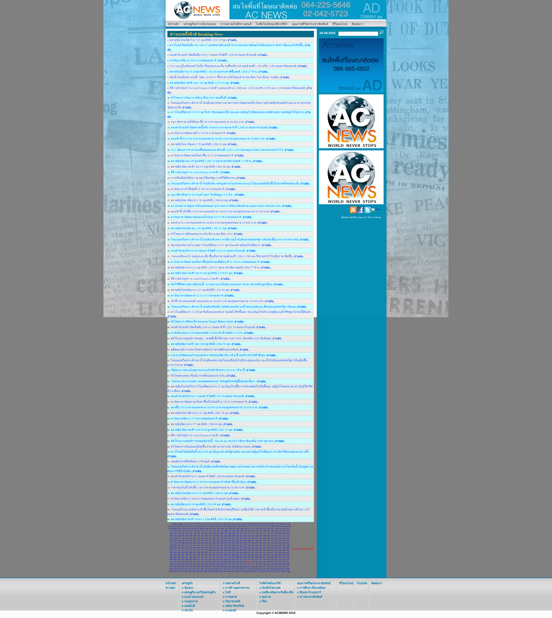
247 (175, 540)
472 (206, 557)
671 (255, 571)
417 (233, 552)
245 (287, 538)
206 (256, 536)
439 (198, 555)
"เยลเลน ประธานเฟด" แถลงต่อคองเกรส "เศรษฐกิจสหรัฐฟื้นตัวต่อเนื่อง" (213, 381)
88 (173, 528)
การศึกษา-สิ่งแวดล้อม (313, 587)
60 (217, 526)
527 (179, 562)
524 (287, 559)
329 (252, 545)
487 (264, 557)
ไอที (228, 592)
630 (218, 569)
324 (233, 545)
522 (280, 559)
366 (276, 547)
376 (194, 550)
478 (229, 557)
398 (280, 550)
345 (194, 547)
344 (190, 547)
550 (268, 562)
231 (233, 538)
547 (256, 562)
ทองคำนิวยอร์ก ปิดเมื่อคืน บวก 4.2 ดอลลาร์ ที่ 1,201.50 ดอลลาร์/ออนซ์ (213, 327)
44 (172, 526)
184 (171, 536)
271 (268, 540)
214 (287, 536)
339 (171, 547)
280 (183, 543)
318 (210, 545)
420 (245, 552)
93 (187, 528)
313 (190, 545)
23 (236, 524)
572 (233, 564)
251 (190, 540)
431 (287, 552)
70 (245, 526)
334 (272, 545)
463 (171, 557)
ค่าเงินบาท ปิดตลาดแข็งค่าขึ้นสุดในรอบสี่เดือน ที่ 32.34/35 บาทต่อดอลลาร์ (215, 262)
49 (186, 526)
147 (268, 531)
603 (233, 566)
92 (184, 528)
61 (220, 526)
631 (221, 569)
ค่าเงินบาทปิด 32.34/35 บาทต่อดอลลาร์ (193, 60)
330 (256, 545)
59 (214, 526)
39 (281, 524)
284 (198, 543)
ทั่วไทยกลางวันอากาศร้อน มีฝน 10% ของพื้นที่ (198, 97)
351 (218, 547)
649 (170, 571)
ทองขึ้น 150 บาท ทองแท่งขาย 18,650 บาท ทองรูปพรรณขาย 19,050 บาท (214, 407)
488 (268, 557)
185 (175, 536)
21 (230, 524)
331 (260, 545)
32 (261, 524)
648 (287, 569)
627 (206, 569)
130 (202, 531)
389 (245, 550)
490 (276, 557)
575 (245, 564)
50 (189, 526)
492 (283, 557)
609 (256, 566)
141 (245, 531)
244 (283, 538)
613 (272, 566)
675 (271, 571)
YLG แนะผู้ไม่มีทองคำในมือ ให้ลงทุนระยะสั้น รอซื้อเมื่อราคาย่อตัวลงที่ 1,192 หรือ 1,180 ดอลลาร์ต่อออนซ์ (233, 66)
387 (237, 550)
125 (183, 531)
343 (186, 547)
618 (171, 569)
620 (179, 569)
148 (272, 531)
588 (175, 566)
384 (225, 550)
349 (210, 547)
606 (245, 566)
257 (214, 540)
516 (256, 559)
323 (229, 545)
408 (198, 552)
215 (171, 538)
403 (179, 552)
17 (219, 524)
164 (214, 533)
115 (265, 528)
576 (249, 564)
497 (183, 559)
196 (218, 536)
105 (226, 528)
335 (276, 545)
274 (280, 540)
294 (237, 543)
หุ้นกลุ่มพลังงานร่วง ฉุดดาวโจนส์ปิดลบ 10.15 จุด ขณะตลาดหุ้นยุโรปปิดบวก (216, 245)
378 (202, 550)
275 (283, 540)
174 (252, 533)
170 (237, 533)
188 (186, 536)
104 (222, 528)
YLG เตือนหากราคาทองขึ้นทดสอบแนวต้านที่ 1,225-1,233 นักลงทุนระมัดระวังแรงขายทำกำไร (227, 149)
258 (218, 540)
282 (190, 543)
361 (256, 547)
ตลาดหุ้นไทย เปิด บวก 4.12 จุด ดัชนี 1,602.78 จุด (199, 413)
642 (264, 569)
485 (256, 557)
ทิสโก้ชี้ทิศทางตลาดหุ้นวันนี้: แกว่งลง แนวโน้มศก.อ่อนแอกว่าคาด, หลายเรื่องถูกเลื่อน (221, 284)
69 (242, 526)
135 (221, 531)
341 (179, 547)
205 (252, 536)
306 (283, 543)
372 (179, 550)
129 (198, 531)
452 (249, 555)
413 (218, 552)
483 (249, 557)
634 (233, 569)
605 (241, 566)
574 (241, 564)
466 (183, 557)
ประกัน (188, 610)
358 (245, 547)
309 (175, 545)
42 (289, 524)
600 (221, 566)
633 (229, 569)
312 (186, 545)
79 (270, 526)
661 (217, 571)
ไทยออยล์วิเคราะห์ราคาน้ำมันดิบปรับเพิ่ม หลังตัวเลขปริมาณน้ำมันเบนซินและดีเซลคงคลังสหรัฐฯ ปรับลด (233, 306)
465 (179, 557)
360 (252, 547)
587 (171, 566)
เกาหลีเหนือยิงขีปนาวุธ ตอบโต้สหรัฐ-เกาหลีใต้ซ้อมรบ (203, 177)
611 (264, 566)
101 (210, 528)
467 (186, 557)
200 (233, 536)
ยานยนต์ (230, 610)
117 (272, 528)
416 (229, 552)
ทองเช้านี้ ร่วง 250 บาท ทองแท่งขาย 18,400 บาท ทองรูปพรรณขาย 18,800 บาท (218, 138)
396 (272, 550)
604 (237, 566)
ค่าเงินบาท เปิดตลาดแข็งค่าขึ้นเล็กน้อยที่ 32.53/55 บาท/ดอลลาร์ (209, 401)
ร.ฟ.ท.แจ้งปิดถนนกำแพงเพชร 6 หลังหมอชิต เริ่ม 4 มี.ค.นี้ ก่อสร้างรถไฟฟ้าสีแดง (218, 355)
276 (287, 540)
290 (221, 543)
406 (190, 552)
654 (189, 571)
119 (280, 528)
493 (287, 557)
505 (214, 559)
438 (194, 555)
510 (233, 559)
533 (202, 562)
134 (218, 531)
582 (272, 564)
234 (245, 538)
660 (213, 571)
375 (190, 550)
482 (245, 557)
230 (229, 538)
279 (179, 543)
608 (252, 566)
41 (286, 524)
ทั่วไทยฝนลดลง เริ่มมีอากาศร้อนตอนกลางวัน (198, 375)
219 (186, 538)
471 (202, 557)
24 (239, 524)
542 (237, 562)
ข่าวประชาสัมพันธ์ (311, 596)
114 (261, 528)
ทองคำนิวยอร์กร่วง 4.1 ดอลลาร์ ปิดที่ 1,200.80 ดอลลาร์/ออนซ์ (207, 476)
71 (248, 526)
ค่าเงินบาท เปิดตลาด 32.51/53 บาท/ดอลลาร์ (197, 295)
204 (249, 536)
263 (237, 540)
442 (210, 555)
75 (259, 526)
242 (276, 538)
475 (218, 557)
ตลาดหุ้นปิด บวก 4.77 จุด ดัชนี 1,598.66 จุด (196, 424)
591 (186, 566)
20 (227, 524)
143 (252, 531)
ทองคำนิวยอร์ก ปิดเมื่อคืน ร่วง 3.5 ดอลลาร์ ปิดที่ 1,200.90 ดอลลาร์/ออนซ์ (213, 54)
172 (245, 533)
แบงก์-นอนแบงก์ (194, 596)
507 (221, 559)
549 (264, 562)
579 (260, 564)
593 (194, 566)
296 (245, 543)
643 (268, 569)
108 (238, 528)
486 (260, 557)
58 (211, 526)
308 (171, 545)
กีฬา (264, 601)
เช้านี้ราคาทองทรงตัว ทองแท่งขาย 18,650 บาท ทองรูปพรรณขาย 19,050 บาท (217, 301)
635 (237, 569)
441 (206, 555)
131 (206, 531)
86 (290, 526)
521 (276, 559)
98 (201, 528)
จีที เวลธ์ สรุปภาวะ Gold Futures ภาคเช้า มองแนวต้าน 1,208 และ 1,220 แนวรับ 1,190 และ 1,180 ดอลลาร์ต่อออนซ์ (237, 88)
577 (252, 564)
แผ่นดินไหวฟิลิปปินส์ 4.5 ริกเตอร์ (190, 461)
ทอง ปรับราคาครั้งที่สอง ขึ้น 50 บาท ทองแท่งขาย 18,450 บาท (207, 121)
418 (237, 552)
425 (264, 552)
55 (203, 526)
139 (237, 531)
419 (241, 552)
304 (276, 543)
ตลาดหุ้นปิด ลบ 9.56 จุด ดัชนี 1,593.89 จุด (195, 504)
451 (245, 555)
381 (214, 550)
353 (225, 547)
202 (241, 536)
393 (260, 550)
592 (190, 566)
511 (237, 559)
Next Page (285, 571)
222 (198, 538)
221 (194, 538)
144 (256, 531)
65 (231, 526)
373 (183, 550)
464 (175, 557)
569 (221, 564)
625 (198, 569)
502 (202, 559)
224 (206, 538)
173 (249, 533)
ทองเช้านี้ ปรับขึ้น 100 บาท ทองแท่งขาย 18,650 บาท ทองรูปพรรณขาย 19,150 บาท (220, 211)
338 (287, 545)
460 (280, 555)
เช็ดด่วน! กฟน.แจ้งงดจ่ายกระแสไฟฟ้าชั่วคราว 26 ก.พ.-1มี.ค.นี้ (208, 370)
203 (245, 536)
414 (221, 552)
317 (206, 545)
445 (221, 555)
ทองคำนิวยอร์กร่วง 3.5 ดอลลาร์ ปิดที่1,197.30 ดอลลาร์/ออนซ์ (207, 396)
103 (218, 528)
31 (258, 524)
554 (283, 562)
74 (256, 526)
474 (214, 557)
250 (186, 540)
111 (249, 528)
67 (236, 526)
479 (233, 557)
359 (249, 547)
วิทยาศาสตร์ (232, 601)
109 (241, 528)
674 (267, 571)
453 (252, 555)
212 (280, 536)
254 (202, 540)
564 (202, 564)
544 (245, 562)
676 (275, 571)
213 (283, 536)
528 (183, 562)
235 (249, 538)
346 (198, 547)
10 (199, 524)
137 (229, 531)
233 (241, 538)
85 (287, 526)
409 (202, 552)
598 (214, 566)
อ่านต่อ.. (233, 40)
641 (260, 569)
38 (278, 524)
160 (198, 533)
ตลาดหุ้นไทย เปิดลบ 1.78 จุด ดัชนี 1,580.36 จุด (198, 144)
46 (178, 526)
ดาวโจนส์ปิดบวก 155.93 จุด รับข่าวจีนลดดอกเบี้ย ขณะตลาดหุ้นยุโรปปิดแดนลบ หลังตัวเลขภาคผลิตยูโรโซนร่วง (237, 112)
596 (206, 566)
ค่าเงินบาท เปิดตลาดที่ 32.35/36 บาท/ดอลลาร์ (198, 133)
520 (272, 559)
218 (183, 538)
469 (194, 557)
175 (256, 533)
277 (171, 543)
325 (237, 545)
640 (256, 569)
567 (214, 564)
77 (264, 526)
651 (178, 571)
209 (268, 536)
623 (190, 569)
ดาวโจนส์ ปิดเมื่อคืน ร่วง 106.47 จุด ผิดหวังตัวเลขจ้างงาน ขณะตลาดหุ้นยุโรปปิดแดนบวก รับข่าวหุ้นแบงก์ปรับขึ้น (236, 45)
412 (214, 552)
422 (252, 552)
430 (283, 552)
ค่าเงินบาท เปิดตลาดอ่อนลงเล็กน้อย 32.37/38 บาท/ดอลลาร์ (206, 217)
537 (218, 562)
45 (175, 526)
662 (221, 571)
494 (171, 559)
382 (218, 550)
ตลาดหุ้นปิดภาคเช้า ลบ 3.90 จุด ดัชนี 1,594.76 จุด (200, 344)
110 (245, 528)
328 (249, 545)
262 (233, 540)
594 (198, 566)
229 (225, 538)
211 (276, 536)
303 (272, 543)
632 (225, 569)
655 (193, 571)
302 (268, 543)
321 (221, 545)
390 (249, 550)
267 (252, 540)
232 (237, 538)
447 (229, 555)
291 (225, 543)
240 (268, 538)
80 (273, 526)
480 (237, 557)
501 (198, 559)
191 (198, 536)
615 (280, 566)
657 (201, 571)
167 (225, 533)
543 (241, 562)
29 (253, 524)
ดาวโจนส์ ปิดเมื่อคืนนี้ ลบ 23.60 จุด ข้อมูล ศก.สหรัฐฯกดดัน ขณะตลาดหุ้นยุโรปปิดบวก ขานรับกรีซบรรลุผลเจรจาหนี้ (239, 451)
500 (194, 559)
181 (280, 533)
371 (175, 550)
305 (280, 543)
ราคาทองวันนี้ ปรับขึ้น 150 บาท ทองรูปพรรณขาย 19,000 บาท (207, 487)
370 (171, 550)
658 (205, 571)
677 (279, 571)
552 (276, 562)
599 (218, 566)
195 (214, 536)
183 (287, 533)
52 (194, 526)
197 (221, 536)
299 (256, 543)
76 (262, 526)
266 (249, 540)
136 (225, 531)
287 (210, 543)
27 (247, 524)
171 (241, 533)
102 (214, 528)
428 (276, 552)
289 (218, 543)
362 (260, 547)
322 (225, 545)
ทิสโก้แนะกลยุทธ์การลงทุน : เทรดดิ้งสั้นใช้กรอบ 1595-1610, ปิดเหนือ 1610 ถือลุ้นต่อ (221, 338)
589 (179, 566)
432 (171, 555)
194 (210, 536)
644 (272, 569)
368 (283, 547)
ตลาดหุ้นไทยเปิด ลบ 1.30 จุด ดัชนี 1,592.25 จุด (198, 228)
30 (255, 524)
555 (287, 562)
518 (264, 559)
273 (276, 540)
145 (260, 531)
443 (214, 555)
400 (287, 550)
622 (186, 569)
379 (206, 550)
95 (192, 528)
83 (281, 526)
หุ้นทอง (188, 587)
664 (228, 571)
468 (190, 557)
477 (225, 557)
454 (256, 555)
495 (175, 559)
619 (175, 569)
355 (233, 547)
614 (276, 566)
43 (169, 526)
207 (260, 536)
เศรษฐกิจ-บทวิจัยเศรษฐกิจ (200, 592)
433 (175, 555)
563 (198, 564)
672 (259, 571)
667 (240, 571)
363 (264, 547)
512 (241, 559)
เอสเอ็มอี (189, 605)
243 (280, 538)
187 (183, 536)
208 (264, 536)
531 (194, 562)
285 (202, 543)
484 (252, 557)
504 (210, 559)
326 (241, 545)
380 (210, 550)
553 (280, 562)
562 (194, 564)
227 (218, 538)
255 (206, 540)
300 (260, 543)
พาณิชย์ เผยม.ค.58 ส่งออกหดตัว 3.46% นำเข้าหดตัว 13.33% (207, 332)
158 (190, 533)
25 (241, 524)
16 (216, 524)
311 (183, 545)
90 (178, 528)
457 (268, 555)
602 (229, 566)
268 (256, 540)
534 (206, 562)
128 (194, 531)
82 (279, 526)
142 (249, 531)
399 (283, 550)
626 (202, 569)
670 (252, 571)
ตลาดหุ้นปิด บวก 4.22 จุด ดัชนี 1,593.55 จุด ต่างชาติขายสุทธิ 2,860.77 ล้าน (215, 267)
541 (233, 562)
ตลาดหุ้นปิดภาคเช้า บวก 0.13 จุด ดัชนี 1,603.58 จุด (201, 519)
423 (256, 552)
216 (175, 538)
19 (225, 524)
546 (252, 562)
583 (276, 564)
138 (233, 531)
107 (234, 528)
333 (268, 545)
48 (183, 526)
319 (214, 545)
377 (198, 550)
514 (249, 559)
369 (287, 547)
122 (171, 531)
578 (256, 564)
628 (210, 569)
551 (272, 562)
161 (202, 533)
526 (175, 562)
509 (229, 559)
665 (232, 571)
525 (171, 562)
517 (260, 559)
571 (229, 564)
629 (214, 569)
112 (253, 528)
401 (171, 552)
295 (241, 543)
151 (283, 531)
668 (244, 571)
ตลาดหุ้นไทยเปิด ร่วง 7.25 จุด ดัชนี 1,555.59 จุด (198, 40)
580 (264, 564)
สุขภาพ (266, 596)
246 (171, 540)
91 (181, 528)
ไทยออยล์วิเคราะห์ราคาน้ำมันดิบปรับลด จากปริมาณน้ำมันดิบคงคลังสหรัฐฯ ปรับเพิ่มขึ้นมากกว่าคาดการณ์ (234, 239)
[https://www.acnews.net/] (307, 9)
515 (252, 559)
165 (218, 533)
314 (194, 545)
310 (179, 545)
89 (175, 528)
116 (269, 528)
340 (175, 547)
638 (249, 569)
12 (205, 524)
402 (175, 552)
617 (287, 566)
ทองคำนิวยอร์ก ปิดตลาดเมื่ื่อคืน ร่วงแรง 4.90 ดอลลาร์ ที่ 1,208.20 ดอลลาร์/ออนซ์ (219, 127)
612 (268, 566)
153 (171, 533)
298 (252, 543)
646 (280, 569)
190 (194, 536)
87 (170, 528)
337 (283, 545)
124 (179, 531)
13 (208, 524)
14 (211, 524)
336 (280, 545)
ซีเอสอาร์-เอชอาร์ (310, 592)
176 (260, 533)
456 (264, 555)
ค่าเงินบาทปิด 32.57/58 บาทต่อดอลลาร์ (194, 418)
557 (175, 564)
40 (283, 524)
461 (283, 555)
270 (264, 540)
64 (228, 526)
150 (280, 531)
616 (283, 566)
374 (186, 550)
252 (194, 540)
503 (206, 559)
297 (249, 543)
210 (272, 536)
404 (183, 552)
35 (269, 524)
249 (183, 540)
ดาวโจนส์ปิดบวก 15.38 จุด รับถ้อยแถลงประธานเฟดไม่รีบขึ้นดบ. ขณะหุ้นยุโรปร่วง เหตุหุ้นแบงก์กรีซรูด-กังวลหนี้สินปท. (241, 312)
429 (280, 552)
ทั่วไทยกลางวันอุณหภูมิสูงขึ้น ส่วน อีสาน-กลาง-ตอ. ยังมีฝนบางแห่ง (210, 446)
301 (264, 543)
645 (276, 569)
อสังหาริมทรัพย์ (234, 605)
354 (229, 547)
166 (221, 533)
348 (206, 547)
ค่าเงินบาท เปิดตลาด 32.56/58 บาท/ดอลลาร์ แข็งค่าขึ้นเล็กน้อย (208, 482)
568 (218, 564)
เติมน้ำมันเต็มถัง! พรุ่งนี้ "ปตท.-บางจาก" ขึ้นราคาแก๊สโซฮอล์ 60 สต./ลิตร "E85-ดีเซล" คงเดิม (224, 77)
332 (264, 545)
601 (225, 566)
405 (186, 552)
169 (233, 533)
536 (214, 562)
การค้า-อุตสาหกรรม (237, 587)
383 (221, 550)
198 (225, 536)
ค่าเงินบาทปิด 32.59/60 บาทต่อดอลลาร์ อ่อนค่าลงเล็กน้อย (205, 498)
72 (250, 526)
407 (194, 552)
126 (186, 531)
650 (174, 571)
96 (195, 528)
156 (183, 533)
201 (237, 536)
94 (189, 528)
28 (250, 524)
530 (190, 562)
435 (183, 555)
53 (197, 526)
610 (260, 566)
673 (263, 571)
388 (241, 550)
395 (268, 550)
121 (288, 528)
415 (225, 552)
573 (237, 564)
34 (267, 524)
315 (198, 545)
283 (194, 543)
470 (198, 557)
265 (245, 540)
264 (241, 540)
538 (221, 562)
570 (225, 564)
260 (225, 540)
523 (283, 559)
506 (218, 559)
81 (276, 526)
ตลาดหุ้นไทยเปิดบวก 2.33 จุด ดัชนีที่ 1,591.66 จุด (200, 290)
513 (245, 559)
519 (268, 559)
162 (206, 533)
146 (264, 531)
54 (200, 526)
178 (268, 533)
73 (253, 526)
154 (175, 533)
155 (179, 533)
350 (214, 547)
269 (260, 540)
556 (171, 564)
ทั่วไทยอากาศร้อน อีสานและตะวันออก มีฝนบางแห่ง (202, 321)
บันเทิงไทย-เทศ (271, 587)
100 (207, 528)
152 (287, 531)
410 (206, 552)
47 (180, 526)
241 (272, 538)
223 (202, 538)
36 (272, 524)
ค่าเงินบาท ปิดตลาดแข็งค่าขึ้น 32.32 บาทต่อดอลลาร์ (202, 155)
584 (280, 564)
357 (241, 547)
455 (260, 555)
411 (210, 552)
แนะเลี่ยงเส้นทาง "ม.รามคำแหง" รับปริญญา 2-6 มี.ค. (202, 194)
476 (221, 557)
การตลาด (231, 596)
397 (276, 550)
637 (245, 569)
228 (221, 538)
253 (198, 540)
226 (214, 538)
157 (186, 533)
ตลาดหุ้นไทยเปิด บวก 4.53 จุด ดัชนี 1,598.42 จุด (199, 493)
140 (241, 531)
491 (280, 557)
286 (206, 543)
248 (179, 540)
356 (237, 547)
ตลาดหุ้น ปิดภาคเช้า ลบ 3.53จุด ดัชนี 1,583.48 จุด (200, 166)
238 (260, 538)
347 (202, 547)
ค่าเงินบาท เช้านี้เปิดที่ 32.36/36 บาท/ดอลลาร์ (197, 189)
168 (229, 533)
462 (287, 555)
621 (183, 569)
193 (206, 536)
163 (210, 533)
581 (268, 564)
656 (197, 571)
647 (283, 569)
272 (272, 540)
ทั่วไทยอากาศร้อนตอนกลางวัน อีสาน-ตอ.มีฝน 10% (201, 234)
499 (190, 559)
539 (225, 562)
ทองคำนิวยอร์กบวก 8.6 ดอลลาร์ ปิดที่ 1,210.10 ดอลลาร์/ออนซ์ (208, 250)
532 (198, 562)
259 (221, 540)
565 (206, 564)
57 (208, 526)
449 (237, 555)
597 (210, 566)
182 (283, 533)
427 (272, 552)
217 (179, 538)
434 (179, 555)
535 (210, 562)
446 (225, 555)
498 (186, 559)
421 (249, 552)
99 (203, 528)
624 (194, 569)
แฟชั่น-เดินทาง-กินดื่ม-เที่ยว (278, 592)
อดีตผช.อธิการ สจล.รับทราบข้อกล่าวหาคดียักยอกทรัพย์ (204, 349)
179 (272, 533)
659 (209, 571)
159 (194, 533)
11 (202, 524)
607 (249, 566)
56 (206, 526)
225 (210, 538)
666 (236, 571)
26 (244, 524)
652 (182, 571)
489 (272, 557)
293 (233, 543)
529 (186, 562)
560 (186, 564)
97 (198, 528)
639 (252, 569)
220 (190, 538)
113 (257, 528)
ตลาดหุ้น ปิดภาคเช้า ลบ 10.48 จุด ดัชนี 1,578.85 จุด (201, 273)
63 (225, 526)
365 (272, 547)
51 (192, 526)
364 (268, 547)
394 (264, 550)
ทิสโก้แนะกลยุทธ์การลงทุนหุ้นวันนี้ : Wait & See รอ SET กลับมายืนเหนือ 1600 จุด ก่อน (222, 441)
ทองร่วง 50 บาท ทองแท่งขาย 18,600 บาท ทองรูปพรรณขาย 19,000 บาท (213, 222)
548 (260, 562)
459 (276, 555)
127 (190, 531)
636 (241, 569)
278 (175, 543)
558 (179, 564)
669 (248, 571)
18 (222, 524)
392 (256, 550)
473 (210, 557)
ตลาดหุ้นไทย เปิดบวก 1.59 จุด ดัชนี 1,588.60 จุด (199, 200)
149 (276, 531)
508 (225, 559)
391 (252, 550)
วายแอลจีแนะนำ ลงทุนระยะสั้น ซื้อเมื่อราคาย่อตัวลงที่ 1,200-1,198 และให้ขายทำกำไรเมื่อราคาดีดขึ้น (232, 256)
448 (233, 555)
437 (190, 555)
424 (260, 552)
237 (256, 538)
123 (175, 531)
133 (214, 531)
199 (229, 536)
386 (233, 550)
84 (284, 526)
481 (241, 557)
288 (214, 543)
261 (229, 540)
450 (241, 555)
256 (210, 540)
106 (230, 528)
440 (202, 555)
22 (233, 524)
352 (221, 547)
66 (234, 526)
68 (239, 526)
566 (210, 564)
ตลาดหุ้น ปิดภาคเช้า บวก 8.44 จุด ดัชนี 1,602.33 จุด (201, 429)
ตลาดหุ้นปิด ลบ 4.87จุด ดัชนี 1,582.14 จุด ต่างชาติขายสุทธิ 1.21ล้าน (211, 161)
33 (264, 524)
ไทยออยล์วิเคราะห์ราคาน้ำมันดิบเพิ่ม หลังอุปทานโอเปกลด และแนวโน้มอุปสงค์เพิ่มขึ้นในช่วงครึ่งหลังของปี (235, 183)
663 (224, 571)
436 (186, 555)
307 (287, 543)
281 (186, 543)
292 (229, 543)
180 (276, 533)
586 (287, 564)
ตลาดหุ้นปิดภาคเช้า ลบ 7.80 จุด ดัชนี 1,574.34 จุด (199, 82)
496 (179, 559)
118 (276, 528)
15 (213, 524)
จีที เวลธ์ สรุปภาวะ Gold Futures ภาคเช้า (195, 172)
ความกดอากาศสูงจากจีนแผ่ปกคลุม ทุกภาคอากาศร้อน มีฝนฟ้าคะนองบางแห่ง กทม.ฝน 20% (226, 206)
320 (218, 545)
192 (202, 536)
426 (268, 552)
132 (210, 531)
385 (229, 550)
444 (218, 555)
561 (190, 564)
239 (264, 538)
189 (190, 536)
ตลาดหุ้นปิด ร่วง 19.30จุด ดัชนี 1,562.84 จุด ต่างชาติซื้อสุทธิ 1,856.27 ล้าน (213, 71)
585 (283, 564)
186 (179, 536)
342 (183, 547)
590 (183, 566)
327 (245, 545)
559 (183, 564)
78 (267, 526)
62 (222, 526)
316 (202, 545)
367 (280, 547)
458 (272, 555)
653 (186, 571)
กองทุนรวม (191, 601)
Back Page (177, 524)
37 (275, 524)
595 (202, 566)
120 (284, 528)
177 (264, 533)
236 (252, 538)
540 (229, 562)
